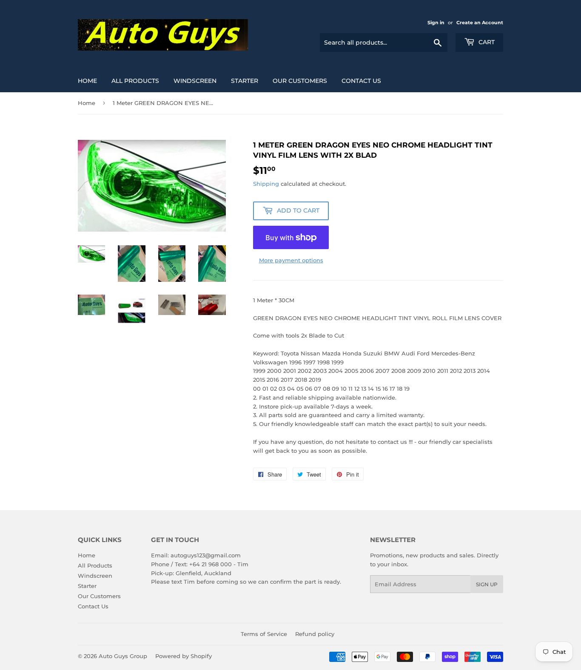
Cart (486, 42)
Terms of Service (264, 633)
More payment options (291, 260)
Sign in (435, 23)
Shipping (266, 183)
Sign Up (487, 584)
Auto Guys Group (123, 656)
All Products (135, 81)
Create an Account (479, 23)
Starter (244, 81)
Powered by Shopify (183, 656)
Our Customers (300, 81)
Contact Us (361, 81)
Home (87, 81)
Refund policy (314, 633)
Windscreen (195, 81)
